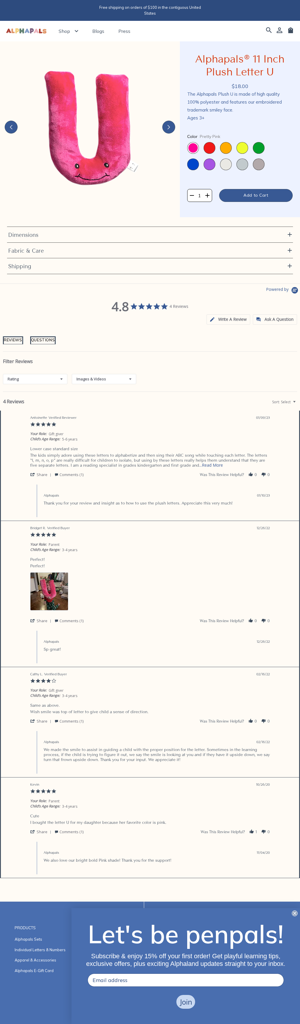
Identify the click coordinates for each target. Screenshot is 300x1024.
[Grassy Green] (259, 148)
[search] (269, 31)
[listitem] (49, 591)
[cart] (290, 32)
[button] (228, 319)
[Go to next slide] (168, 127)
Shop (64, 31)
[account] (279, 31)
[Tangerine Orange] (226, 148)
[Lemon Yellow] (242, 148)
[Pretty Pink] (193, 148)
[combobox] (35, 379)
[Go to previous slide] (11, 127)
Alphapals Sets (28, 939)
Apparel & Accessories (35, 960)
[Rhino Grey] (259, 164)
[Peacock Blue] (193, 164)
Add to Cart (255, 195)
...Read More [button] (211, 465)
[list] (150, 593)
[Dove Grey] (242, 164)
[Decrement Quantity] (192, 195)
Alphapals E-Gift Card (34, 970)
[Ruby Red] (209, 148)
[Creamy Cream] (226, 164)
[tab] (13, 343)
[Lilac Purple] (209, 164)
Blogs (98, 31)
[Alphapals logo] (26, 31)
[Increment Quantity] (207, 195)
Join (185, 1001)
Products (25, 927)
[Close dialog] (295, 913)
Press (124, 31)
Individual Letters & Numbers (40, 949)
